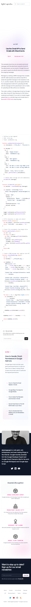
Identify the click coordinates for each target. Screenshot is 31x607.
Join (26, 338)
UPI (5, 593)
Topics (19, 593)
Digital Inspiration (14, 601)
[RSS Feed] (21, 598)
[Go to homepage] (7, 4)
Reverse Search (11, 593)
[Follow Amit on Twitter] (12, 468)
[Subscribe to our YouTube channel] (14, 598)
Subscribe (26, 575)
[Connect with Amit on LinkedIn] (15, 468)
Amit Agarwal (6, 450)
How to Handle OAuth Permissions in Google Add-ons (13, 358)
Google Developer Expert (15, 457)
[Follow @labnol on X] (10, 598)
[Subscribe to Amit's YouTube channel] (19, 468)
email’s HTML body (8, 99)
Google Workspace (10, 461)
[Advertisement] (15, 22)
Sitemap (25, 593)
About (5, 590)
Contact (11, 590)
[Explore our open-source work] (17, 598)
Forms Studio (18, 590)
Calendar (25, 590)
